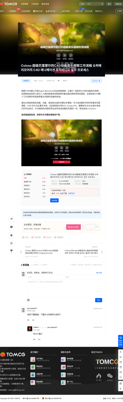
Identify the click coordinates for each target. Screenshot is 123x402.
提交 (98, 300)
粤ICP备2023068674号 (31, 398)
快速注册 (118, 4)
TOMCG (36, 327)
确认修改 (99, 273)
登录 (109, 4)
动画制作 (26, 81)
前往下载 (97, 81)
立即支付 (71, 193)
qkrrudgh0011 (32, 308)
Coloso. (40, 80)
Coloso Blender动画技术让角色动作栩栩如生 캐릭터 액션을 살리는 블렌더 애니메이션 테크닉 (81, 253)
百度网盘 (54, 200)
